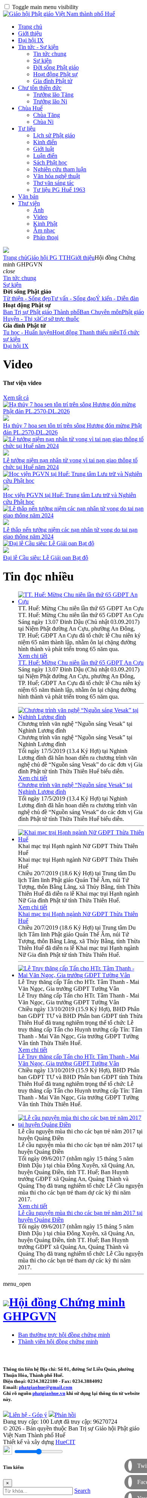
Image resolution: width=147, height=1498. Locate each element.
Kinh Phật (45, 223)
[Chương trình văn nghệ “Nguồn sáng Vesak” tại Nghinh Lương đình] (81, 717)
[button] (9, 271)
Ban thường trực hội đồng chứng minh (64, 1335)
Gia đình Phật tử (52, 81)
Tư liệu (26, 128)
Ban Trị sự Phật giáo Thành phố (41, 312)
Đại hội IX (31, 40)
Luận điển (45, 155)
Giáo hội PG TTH (49, 257)
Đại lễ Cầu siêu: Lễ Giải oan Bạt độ (45, 557)
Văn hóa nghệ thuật (56, 176)
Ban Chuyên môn (101, 312)
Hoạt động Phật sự (55, 74)
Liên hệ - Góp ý (28, 1415)
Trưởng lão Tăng (53, 94)
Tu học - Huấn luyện (27, 332)
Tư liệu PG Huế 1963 (59, 189)
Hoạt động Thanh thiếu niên (85, 332)
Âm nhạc (44, 230)
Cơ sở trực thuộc (59, 319)
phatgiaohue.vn (48, 1393)
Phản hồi (65, 1415)
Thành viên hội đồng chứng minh (58, 1341)
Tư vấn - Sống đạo (73, 298)
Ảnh (38, 210)
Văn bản (28, 196)
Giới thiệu (30, 33)
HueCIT (65, 1442)
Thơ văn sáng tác (53, 183)
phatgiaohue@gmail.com (45, 1387)
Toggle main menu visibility (45, 7)
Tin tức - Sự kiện (38, 47)
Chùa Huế (30, 108)
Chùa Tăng (46, 115)
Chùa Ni (43, 122)
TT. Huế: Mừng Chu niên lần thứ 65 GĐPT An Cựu (81, 662)
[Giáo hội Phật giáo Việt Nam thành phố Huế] (59, 14)
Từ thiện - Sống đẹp (27, 298)
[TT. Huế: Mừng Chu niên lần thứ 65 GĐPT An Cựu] (81, 601)
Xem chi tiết (32, 656)
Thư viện (29, 203)
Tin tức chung (49, 54)
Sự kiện (42, 60)
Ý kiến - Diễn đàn (117, 298)
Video (40, 217)
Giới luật (43, 149)
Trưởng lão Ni (50, 101)
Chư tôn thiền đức (39, 88)
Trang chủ (30, 26)
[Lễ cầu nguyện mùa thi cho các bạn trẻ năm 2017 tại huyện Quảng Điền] (81, 1124)
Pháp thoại (45, 237)
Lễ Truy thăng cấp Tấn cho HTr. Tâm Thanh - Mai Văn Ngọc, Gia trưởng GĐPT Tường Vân (78, 1060)
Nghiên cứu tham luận (59, 169)
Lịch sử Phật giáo (54, 135)
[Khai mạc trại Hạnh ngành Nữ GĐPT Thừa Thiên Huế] (81, 839)
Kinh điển (45, 142)
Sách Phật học (50, 162)
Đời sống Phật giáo (56, 67)
